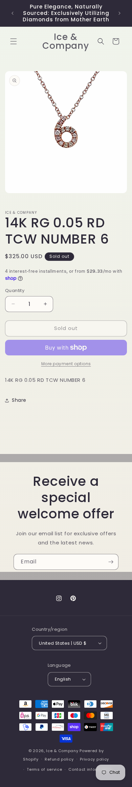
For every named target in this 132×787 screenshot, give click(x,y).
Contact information (89, 769)
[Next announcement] (119, 13)
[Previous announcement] (12, 13)
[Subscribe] (110, 562)
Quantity (14, 290)
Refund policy (59, 759)
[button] (13, 41)
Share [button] (19, 400)
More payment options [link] (66, 364)
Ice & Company (62, 750)
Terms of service (44, 769)
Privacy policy (94, 759)
